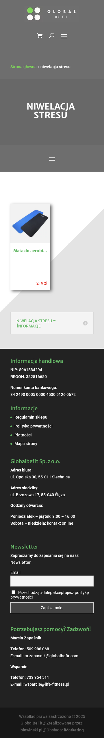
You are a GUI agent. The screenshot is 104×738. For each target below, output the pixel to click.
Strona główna (23, 66)
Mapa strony (25, 443)
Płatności (23, 435)
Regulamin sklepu (30, 417)
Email (15, 572)
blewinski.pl (31, 730)
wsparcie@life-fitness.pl (47, 684)
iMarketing (74, 730)
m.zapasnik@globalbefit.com (51, 655)
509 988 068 (38, 649)
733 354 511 (38, 677)
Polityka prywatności (33, 426)
